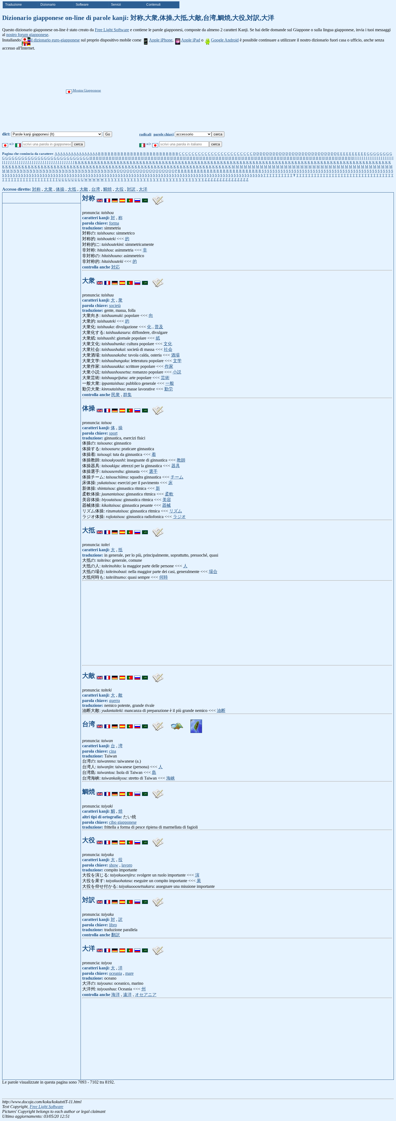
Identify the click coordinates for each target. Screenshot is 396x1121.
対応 (115, 267)
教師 (181, 460)
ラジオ (179, 516)
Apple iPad (190, 40)
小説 (177, 372)
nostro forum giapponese (27, 34)
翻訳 (115, 935)
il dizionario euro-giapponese (55, 40)
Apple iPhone (160, 40)
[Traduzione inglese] (100, 198)
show (113, 865)
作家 (169, 366)
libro (113, 925)
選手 (153, 471)
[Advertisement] (218, 91)
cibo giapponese (123, 822)
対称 (36, 189)
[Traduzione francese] (107, 198)
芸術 (165, 377)
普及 (159, 326)
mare (129, 973)
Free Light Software (112, 29)
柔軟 (169, 494)
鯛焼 (107, 189)
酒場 (175, 355)
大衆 (48, 189)
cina (112, 751)
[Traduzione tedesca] (115, 198)
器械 (166, 505)
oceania (115, 973)
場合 (213, 571)
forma (114, 223)
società (115, 305)
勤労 (168, 389)
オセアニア (146, 994)
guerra (114, 700)
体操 (60, 189)
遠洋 (127, 994)
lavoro (126, 865)
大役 (119, 189)
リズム (175, 511)
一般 (169, 383)
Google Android (225, 40)
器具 (175, 465)
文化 (168, 343)
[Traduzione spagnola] (122, 198)
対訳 (131, 189)
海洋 (115, 994)
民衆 (115, 394)
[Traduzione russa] (137, 198)
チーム (177, 477)
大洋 (143, 189)
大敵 (83, 189)
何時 (163, 577)
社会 (168, 349)
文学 (177, 360)
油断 (221, 710)
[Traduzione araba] (145, 198)
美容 (166, 499)
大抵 (72, 189)
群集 (127, 394)
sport (113, 433)
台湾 (95, 189)
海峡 (170, 778)
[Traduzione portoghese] (130, 198)
